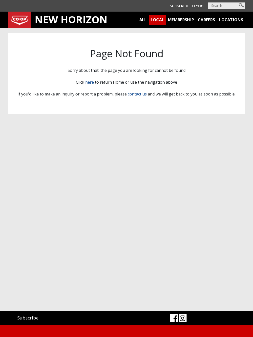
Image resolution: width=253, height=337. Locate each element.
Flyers (198, 5)
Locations (231, 19)
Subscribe (179, 5)
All (143, 19)
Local (157, 19)
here (89, 82)
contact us (137, 94)
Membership (181, 19)
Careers (206, 19)
